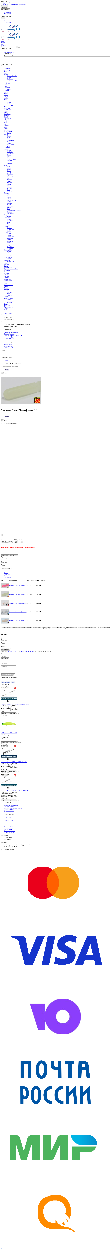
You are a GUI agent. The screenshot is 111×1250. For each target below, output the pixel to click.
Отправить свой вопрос (7, 674)
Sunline (9, 136)
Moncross (9, 295)
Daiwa (5, 84)
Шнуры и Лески (8, 130)
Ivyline (5, 93)
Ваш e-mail (4, 663)
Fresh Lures (10, 233)
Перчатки (6, 308)
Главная (6, 360)
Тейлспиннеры (8, 257)
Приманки (7, 147)
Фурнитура (7, 270)
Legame (6, 96)
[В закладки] (1, 372)
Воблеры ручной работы (14, 210)
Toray (8, 146)
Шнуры (6, 134)
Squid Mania (7, 114)
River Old (9, 160)
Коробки (6, 289)
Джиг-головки (8, 267)
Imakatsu (9, 203)
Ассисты (6, 271)
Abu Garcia (7, 70)
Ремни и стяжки (8, 285)
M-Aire (6, 98)
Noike (8, 245)
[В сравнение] (3, 372)
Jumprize (9, 179)
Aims (5, 71)
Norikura (9, 185)
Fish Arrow (10, 244)
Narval (5, 99)
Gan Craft (6, 90)
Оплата (3, 42)
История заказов (8, 828)
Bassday (9, 168)
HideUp (9, 201)
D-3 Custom (7, 83)
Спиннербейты (8, 250)
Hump (8, 157)
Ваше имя (3, 660)
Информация (7, 329)
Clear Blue (10, 241)
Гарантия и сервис (9, 338)
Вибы (5, 165)
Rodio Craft (7, 108)
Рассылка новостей (9, 832)
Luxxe (8, 89)
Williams (9, 163)
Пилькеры (7, 217)
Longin (9, 181)
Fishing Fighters (11, 140)
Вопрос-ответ (7, 577)
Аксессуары (7, 279)
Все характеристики (6, 568)
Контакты (3, 45)
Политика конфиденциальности (13, 335)
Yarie (5, 124)
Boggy (5, 73)
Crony (5, 81)
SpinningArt (10, 105)
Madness (9, 182)
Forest (8, 156)
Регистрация (7, 13)
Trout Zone (10, 238)
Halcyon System (11, 176)
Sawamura (10, 248)
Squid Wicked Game (12, 80)
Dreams (9, 102)
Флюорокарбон (8, 131)
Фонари (6, 286)
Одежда (6, 304)
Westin (5, 121)
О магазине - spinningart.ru (11, 332)
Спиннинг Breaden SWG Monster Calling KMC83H (15, 704)
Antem (9, 150)
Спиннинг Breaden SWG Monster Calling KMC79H (15, 790)
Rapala (9, 207)
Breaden (6, 74)
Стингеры (7, 276)
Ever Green (10, 174)
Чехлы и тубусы (8, 298)
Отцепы (6, 283)
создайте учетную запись (27, 651)
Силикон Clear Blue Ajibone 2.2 (17, 585)
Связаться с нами (8, 347)
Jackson (6, 95)
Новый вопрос (4, 658)
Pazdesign (9, 187)
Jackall (9, 204)
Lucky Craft (10, 206)
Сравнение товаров (9, 831)
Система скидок (8, 346)
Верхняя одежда (8, 307)
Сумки (6, 296)
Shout (8, 222)
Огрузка (6, 263)
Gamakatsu (7, 87)
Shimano (6, 111)
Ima (8, 178)
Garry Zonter (10, 301)
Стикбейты (7, 252)
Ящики (6, 288)
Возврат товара (8, 344)
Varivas (9, 137)
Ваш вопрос (4, 666)
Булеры (6, 266)
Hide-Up (6, 92)
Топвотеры (7, 260)
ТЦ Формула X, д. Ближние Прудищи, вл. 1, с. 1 (14, 4)
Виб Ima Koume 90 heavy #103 (9, 733)
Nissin (5, 100)
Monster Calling (11, 77)
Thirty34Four (7, 118)
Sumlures (9, 191)
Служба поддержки (8, 342)
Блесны (6, 149)
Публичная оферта (9, 337)
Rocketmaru (10, 79)
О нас (2, 41)
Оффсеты (6, 274)
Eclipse (6, 86)
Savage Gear (7, 109)
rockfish (3, 682)
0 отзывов (4, 373)
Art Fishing (10, 152)
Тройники (7, 277)
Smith (5, 112)
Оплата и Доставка (9, 334)
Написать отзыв (5, 649)
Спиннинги (7, 68)
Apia (8, 166)
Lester (8, 103)
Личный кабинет (8, 313)
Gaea (8, 175)
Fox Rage (9, 228)
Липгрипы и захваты (10, 282)
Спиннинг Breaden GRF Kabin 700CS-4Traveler (14, 762)
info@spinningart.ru (6, 2)
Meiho (8, 293)
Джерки (6, 214)
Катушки (6, 125)
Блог (2, 44)
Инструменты (8, 280)
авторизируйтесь (12, 651)
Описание (7, 574)
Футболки (7, 309)
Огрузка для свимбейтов (11, 269)
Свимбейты (7, 226)
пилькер (13, 682)
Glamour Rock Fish (12, 76)
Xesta (5, 122)
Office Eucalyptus (11, 159)
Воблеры (6, 193)
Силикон (6, 232)
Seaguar (9, 133)
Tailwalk (6, 117)
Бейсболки (7, 305)
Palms (5, 106)
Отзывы (6, 576)
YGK (8, 141)
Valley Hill (6, 119)
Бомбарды (7, 264)
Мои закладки (8, 829)
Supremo (6, 115)
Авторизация (7, 12)
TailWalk (9, 302)
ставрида (7, 682)
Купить (6, 573)
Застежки (6, 273)
